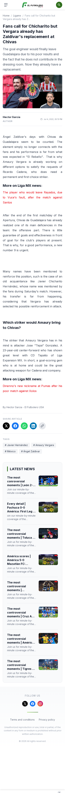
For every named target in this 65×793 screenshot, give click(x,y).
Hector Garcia (11, 117)
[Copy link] (42, 425)
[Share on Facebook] (15, 425)
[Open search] (59, 5)
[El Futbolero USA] (32, 5)
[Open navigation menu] (6, 5)
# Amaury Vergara (43, 445)
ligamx (17, 15)
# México (10, 451)
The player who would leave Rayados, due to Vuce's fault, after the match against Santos (32, 197)
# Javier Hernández (16, 445)
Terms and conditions (22, 719)
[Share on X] (6, 425)
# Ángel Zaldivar (30, 451)
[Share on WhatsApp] (24, 425)
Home (6, 15)
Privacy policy (47, 719)
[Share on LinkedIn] (33, 425)
